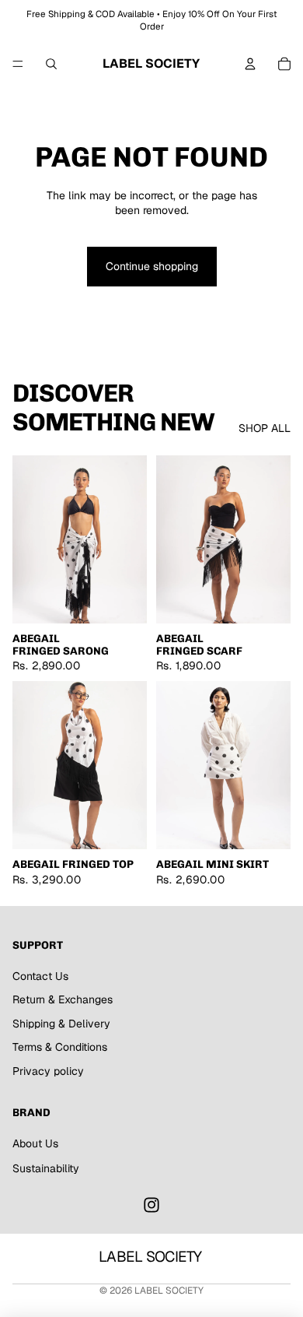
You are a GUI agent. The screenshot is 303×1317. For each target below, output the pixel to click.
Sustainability (45, 1168)
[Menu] (18, 64)
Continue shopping (152, 266)
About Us (35, 1143)
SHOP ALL (265, 428)
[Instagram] (151, 1205)
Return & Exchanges (62, 999)
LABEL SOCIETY (169, 1290)
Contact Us (40, 976)
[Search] (51, 64)
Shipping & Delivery (61, 1024)
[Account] (250, 64)
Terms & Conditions (59, 1047)
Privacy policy (48, 1071)
